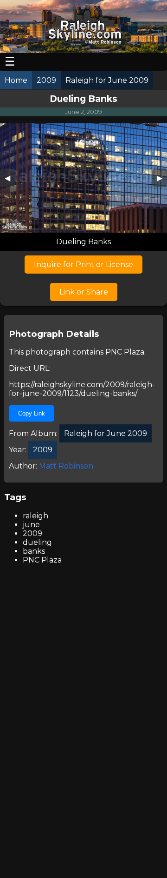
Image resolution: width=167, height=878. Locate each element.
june (31, 524)
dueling (37, 542)
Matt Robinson (66, 466)
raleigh (35, 515)
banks (34, 551)
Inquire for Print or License (83, 264)
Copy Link (31, 413)
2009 (32, 533)
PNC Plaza (124, 352)
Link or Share (83, 292)
